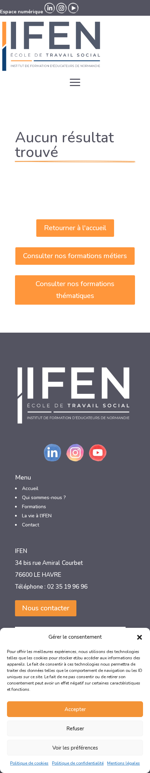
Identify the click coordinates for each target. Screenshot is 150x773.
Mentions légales (123, 763)
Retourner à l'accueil (75, 228)
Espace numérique (21, 11)
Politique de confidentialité (78, 763)
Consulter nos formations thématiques (75, 289)
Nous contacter (45, 608)
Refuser (75, 728)
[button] (139, 637)
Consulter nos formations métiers (75, 256)
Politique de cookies (29, 763)
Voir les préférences (75, 747)
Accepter (75, 709)
